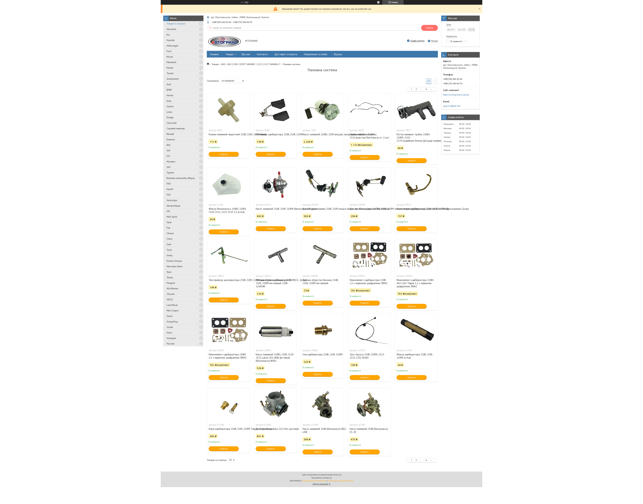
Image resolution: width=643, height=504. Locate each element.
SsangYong (172, 321)
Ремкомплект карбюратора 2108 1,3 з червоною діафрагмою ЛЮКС (369, 281)
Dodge (170, 117)
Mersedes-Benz (175, 266)
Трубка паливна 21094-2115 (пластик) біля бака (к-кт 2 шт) (369, 136)
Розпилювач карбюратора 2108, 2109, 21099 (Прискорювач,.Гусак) (416, 208)
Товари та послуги (176, 23)
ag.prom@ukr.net (451, 105)
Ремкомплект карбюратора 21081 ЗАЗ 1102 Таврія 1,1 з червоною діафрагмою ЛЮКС (415, 283)
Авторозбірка (173, 205)
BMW (169, 89)
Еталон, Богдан (174, 260)
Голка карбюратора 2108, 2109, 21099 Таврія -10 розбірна (228, 428)
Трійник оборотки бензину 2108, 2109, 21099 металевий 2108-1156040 (273, 283)
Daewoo (171, 139)
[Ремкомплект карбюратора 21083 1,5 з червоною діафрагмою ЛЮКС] (228, 330)
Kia (168, 34)
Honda (170, 95)
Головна (214, 54)
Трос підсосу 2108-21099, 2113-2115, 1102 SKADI (367, 356)
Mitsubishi (171, 62)
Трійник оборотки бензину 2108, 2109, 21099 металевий (320, 281)
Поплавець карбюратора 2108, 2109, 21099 (275, 134)
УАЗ (168, 150)
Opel (169, 222)
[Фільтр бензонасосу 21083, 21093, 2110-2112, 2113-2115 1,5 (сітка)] (228, 184)
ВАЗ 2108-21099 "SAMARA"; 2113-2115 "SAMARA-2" (254, 64)
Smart (169, 316)
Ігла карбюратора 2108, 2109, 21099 (322, 354)
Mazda (170, 67)
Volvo (169, 332)
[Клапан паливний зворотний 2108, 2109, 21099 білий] (228, 110)
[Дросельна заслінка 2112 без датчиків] (275, 404)
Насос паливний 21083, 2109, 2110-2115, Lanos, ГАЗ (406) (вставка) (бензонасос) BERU (275, 357)
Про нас (245, 54)
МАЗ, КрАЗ (172, 216)
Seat (169, 244)
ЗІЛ (168, 211)
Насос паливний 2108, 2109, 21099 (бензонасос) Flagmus (275, 208)
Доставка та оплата (285, 54)
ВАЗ (168, 144)
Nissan (170, 56)
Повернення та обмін (315, 54)
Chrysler (171, 293)
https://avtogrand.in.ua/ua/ (456, 94)
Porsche (170, 343)
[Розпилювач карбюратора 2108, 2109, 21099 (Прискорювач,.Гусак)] (416, 184)
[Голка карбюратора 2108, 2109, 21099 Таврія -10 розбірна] (228, 404)
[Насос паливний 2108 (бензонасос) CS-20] (369, 404)
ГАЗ (168, 156)
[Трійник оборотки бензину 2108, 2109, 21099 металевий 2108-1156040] (275, 255)
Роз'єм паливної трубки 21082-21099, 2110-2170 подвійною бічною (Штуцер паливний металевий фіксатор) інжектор (416, 137)
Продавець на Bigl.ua (321, 477)
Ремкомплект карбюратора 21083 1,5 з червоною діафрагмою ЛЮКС (228, 356)
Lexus (169, 111)
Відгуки (338, 54)
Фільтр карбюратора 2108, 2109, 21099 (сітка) (415, 356)
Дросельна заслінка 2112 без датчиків (275, 428)
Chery (169, 238)
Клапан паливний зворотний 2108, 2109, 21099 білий (228, 134)
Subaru (170, 106)
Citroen (170, 233)
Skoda (170, 277)
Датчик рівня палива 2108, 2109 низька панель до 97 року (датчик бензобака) (322, 208)
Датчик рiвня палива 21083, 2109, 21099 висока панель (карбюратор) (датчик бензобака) (369, 208)
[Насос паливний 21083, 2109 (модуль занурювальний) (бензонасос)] (322, 110)
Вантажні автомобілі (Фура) (181, 178)
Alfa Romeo (172, 288)
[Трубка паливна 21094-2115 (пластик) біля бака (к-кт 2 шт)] (369, 110)
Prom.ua (337, 474)
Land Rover (172, 305)
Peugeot (171, 282)
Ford (169, 51)
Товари (229, 54)
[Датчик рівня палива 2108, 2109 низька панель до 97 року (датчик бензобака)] (322, 184)
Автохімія (171, 29)
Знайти (429, 28)
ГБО (169, 194)
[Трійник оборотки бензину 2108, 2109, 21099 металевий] (322, 255)
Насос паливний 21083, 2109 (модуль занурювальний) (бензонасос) (322, 134)
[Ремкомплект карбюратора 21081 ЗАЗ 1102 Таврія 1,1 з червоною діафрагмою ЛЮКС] (416, 255)
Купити (224, 154)
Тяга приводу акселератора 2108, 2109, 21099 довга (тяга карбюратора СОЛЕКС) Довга (228, 280)
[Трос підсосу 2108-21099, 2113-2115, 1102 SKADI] (369, 330)
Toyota (170, 73)
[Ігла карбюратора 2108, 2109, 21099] (322, 330)
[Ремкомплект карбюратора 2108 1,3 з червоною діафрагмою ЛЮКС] (369, 255)
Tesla (169, 249)
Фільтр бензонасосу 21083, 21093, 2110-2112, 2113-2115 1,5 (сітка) (227, 210)
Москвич (171, 161)
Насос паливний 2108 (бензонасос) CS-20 (369, 430)
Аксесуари (172, 200)
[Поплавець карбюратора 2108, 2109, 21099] (275, 110)
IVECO (170, 299)
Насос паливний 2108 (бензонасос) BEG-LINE (322, 430)
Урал (169, 271)
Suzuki (170, 327)
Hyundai (171, 40)
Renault (170, 133)
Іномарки (171, 338)
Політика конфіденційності (340, 480)
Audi (169, 84)
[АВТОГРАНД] (224, 41)
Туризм (170, 172)
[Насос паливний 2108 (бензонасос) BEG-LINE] (322, 404)
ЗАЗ (168, 167)
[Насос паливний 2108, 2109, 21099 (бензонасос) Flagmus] (275, 184)
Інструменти (173, 78)
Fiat (168, 227)
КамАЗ (170, 189)
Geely (170, 255)
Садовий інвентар (176, 128)
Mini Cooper (173, 310)
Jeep (169, 100)
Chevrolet (171, 122)
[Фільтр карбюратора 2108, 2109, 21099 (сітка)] (416, 330)
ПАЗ (169, 183)
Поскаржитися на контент (314, 480)
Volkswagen (172, 45)
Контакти (262, 54)
